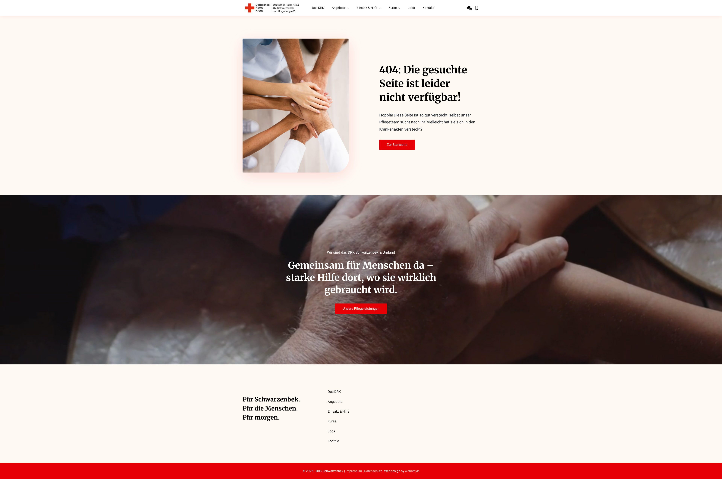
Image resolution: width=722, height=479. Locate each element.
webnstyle (412, 471)
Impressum (354, 471)
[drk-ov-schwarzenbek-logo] (272, 5)
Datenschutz (373, 471)
